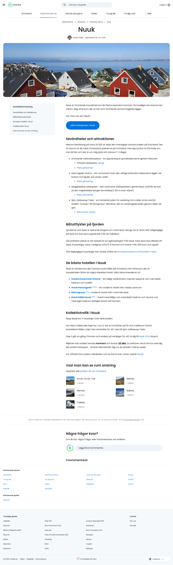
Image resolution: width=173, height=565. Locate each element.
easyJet (48, 530)
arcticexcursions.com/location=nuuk (136, 251)
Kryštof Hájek (78, 37)
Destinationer (67, 22)
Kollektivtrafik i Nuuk (21, 126)
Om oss (133, 521)
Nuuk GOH (144, 336)
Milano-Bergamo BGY (12, 530)
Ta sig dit (110, 13)
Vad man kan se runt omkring (25, 131)
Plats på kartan (85, 167)
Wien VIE (48, 521)
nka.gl (101, 163)
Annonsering (41, 559)
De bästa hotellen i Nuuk (23, 121)
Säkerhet (90, 484)
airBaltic (6, 521)
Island (88, 539)
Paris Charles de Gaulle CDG (56, 535)
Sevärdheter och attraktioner (24, 112)
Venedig (48, 539)
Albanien (7, 544)
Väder (94, 13)
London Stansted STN (95, 521)
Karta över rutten (86, 212)
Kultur (47, 484)
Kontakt (133, 525)
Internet (6, 488)
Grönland (26, 13)
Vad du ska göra (73, 13)
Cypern (89, 544)
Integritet (30, 559)
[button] (4, 5)
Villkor (22, 559)
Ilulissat (6, 500)
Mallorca (7, 548)
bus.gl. (140, 354)
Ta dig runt (129, 13)
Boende (89, 479)
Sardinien (90, 525)
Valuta (131, 479)
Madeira (89, 535)
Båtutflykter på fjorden (22, 117)
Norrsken (48, 488)
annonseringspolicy (132, 420)
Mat (4, 484)
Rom (47, 544)
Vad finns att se (48, 13)
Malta (5, 539)
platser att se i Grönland (93, 371)
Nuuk (109, 22)
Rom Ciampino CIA (94, 530)
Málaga (89, 548)
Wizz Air (6, 535)
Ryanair (6, 525)
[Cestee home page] (14, 5)
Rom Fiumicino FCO (53, 525)
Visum (130, 484)
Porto (47, 548)
